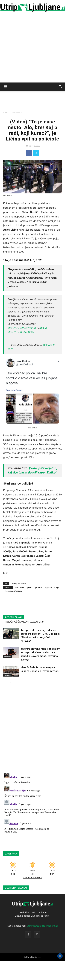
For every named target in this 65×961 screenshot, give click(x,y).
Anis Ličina (19, 587)
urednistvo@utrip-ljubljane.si (42, 925)
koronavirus (17, 112)
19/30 (52, 872)
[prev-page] (5, 683)
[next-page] (10, 683)
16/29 (32, 872)
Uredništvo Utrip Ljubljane (33, 912)
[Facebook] (29, 153)
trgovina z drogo (52, 587)
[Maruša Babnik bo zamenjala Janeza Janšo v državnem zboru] (11, 671)
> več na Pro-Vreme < (32, 877)
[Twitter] (36, 153)
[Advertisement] (32, 48)
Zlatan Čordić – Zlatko (13, 591)
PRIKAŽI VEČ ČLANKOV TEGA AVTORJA (24, 622)
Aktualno (7, 638)
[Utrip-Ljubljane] (32, 7)
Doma (6, 112)
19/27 (13, 872)
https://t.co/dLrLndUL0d (21, 332)
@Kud (43, 327)
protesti (38, 587)
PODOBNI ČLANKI (13, 617)
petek (29, 587)
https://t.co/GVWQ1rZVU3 (22, 327)
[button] (5, 86)
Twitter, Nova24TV (18, 583)
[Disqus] (32, 729)
